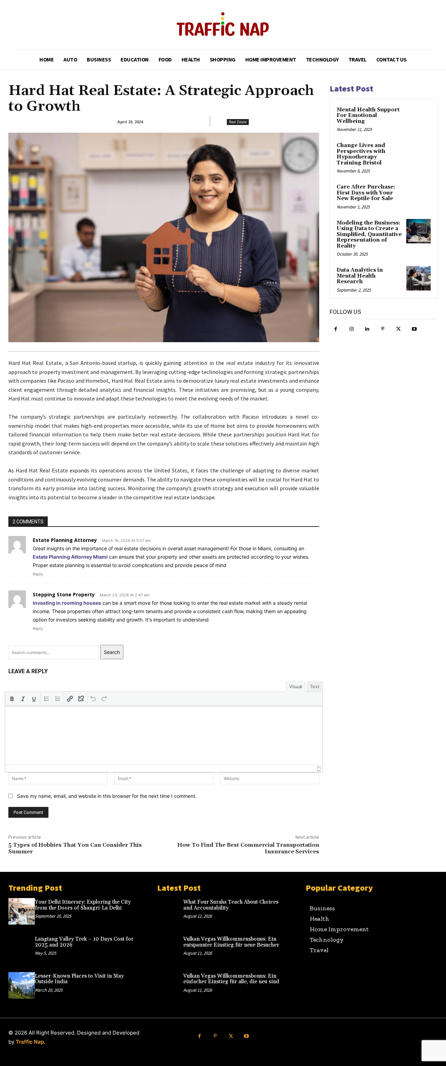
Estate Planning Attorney (65, 540)
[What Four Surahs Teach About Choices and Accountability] (170, 911)
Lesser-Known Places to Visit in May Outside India (79, 979)
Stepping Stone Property (64, 594)
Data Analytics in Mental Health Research (360, 276)
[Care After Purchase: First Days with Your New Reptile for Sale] (418, 195)
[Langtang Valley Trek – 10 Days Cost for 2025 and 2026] (21, 948)
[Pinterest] (383, 329)
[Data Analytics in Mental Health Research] (418, 278)
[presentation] (11, 698)
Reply (38, 574)
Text (315, 686)
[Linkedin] (367, 329)
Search (112, 652)
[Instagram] (351, 329)
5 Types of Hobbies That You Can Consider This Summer (75, 848)
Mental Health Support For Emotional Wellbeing (368, 115)
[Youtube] (414, 329)
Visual (295, 686)
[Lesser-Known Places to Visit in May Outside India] (21, 985)
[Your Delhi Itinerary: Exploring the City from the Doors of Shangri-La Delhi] (21, 911)
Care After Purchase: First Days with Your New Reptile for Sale (366, 193)
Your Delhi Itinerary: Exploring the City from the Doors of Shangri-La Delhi (83, 905)
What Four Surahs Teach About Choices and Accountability (230, 905)
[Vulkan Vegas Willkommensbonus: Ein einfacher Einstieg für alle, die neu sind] (170, 985)
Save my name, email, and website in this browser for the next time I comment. (107, 796)
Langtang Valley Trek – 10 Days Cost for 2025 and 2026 (84, 942)
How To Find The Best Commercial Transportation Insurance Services (248, 848)
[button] (12, 698)
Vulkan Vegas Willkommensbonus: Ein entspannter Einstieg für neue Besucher (231, 942)
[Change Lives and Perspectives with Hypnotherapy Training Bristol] (418, 153)
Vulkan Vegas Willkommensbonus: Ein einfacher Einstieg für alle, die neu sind (231, 979)
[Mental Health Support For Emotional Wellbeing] (418, 118)
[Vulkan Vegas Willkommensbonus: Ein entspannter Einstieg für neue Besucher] (170, 948)
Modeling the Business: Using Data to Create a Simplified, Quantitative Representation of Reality (369, 234)
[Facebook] (336, 329)
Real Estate (238, 121)
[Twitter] (398, 329)
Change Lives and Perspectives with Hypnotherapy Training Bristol (361, 154)
